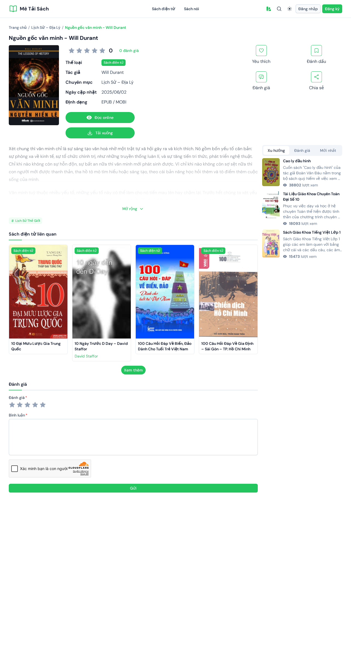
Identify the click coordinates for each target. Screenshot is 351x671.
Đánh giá (17, 397)
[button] (268, 8)
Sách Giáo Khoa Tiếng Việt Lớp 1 (312, 232)
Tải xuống (104, 132)
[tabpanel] (302, 208)
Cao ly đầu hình (297, 160)
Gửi (133, 488)
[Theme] (289, 8)
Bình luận (17, 415)
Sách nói (191, 8)
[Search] (279, 8)
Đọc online (104, 117)
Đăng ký (332, 8)
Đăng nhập (308, 8)
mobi (121, 102)
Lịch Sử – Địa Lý (117, 82)
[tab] (276, 150)
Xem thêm (133, 370)
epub (106, 102)
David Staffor (86, 356)
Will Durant (112, 72)
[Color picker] (268, 8)
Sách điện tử (163, 8)
